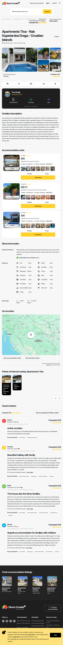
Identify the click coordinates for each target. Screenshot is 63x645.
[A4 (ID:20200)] (23, 225)
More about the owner (30, 106)
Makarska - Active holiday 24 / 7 (23, 624)
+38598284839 (13, 102)
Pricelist (47, 173)
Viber (48, 102)
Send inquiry (38, 177)
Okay (55, 635)
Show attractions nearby (32, 358)
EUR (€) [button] (54, 3)
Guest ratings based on (37, 21)
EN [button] (49, 3)
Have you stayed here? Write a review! (47, 413)
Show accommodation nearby (12, 358)
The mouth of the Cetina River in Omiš (52, 621)
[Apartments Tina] (19, 60)
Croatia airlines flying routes (38, 620)
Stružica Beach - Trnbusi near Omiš (52, 626)
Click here (31, 634)
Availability (29, 173)
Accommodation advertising (38, 623)
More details (49, 164)
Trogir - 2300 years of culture (23, 620)
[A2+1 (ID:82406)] (23, 197)
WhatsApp (31, 102)
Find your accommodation (53, 608)
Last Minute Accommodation (38, 625)
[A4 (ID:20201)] (23, 168)
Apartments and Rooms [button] (37, 3)
